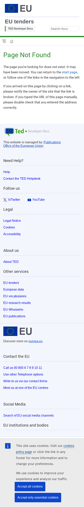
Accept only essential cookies (37, 497)
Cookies (9, 227)
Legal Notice (12, 220)
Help (6, 172)
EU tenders (19, 21)
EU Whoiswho (13, 309)
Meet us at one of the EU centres (25, 387)
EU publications (14, 316)
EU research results (17, 303)
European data (13, 289)
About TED (11, 261)
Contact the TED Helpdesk (21, 178)
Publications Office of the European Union (32, 144)
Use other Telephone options (23, 374)
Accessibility (12, 234)
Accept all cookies (30, 486)
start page (69, 72)
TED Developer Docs (20, 28)
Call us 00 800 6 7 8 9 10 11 (22, 367)
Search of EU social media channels (28, 415)
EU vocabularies (14, 296)
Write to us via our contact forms (25, 381)
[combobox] (64, 28)
